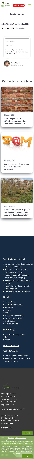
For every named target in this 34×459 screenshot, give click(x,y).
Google (6, 297)
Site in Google (10, 321)
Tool (6, 337)
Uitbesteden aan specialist (14, 334)
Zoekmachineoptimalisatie (14, 316)
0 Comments (19, 28)
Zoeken (27, 433)
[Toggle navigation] (29, 5)
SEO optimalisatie (11, 324)
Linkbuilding (8, 329)
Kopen (7, 340)
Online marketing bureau (14, 318)
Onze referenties (11, 345)
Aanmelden (9, 307)
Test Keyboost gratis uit (14, 259)
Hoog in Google (10, 302)
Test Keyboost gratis (19, 5)
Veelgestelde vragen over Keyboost (18, 291)
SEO (6, 313)
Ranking (8, 310)
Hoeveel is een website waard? (16, 356)
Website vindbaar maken (14, 305)
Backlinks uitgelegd (8, 418)
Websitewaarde (10, 351)
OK (27, 456)
